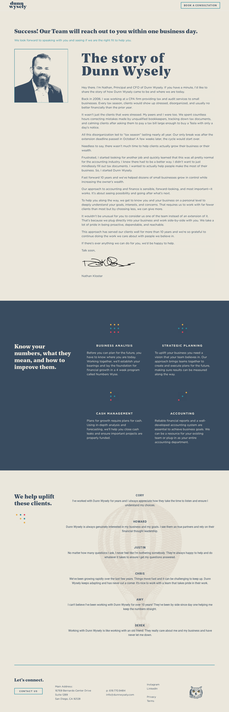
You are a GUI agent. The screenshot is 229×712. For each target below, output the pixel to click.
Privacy (151, 696)
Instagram (153, 684)
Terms (150, 700)
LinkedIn (152, 688)
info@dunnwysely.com (120, 694)
